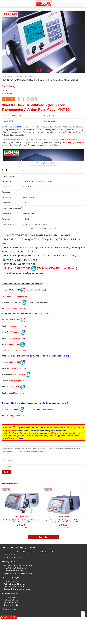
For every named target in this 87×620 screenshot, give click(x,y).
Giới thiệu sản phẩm (11, 602)
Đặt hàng (8, 99)
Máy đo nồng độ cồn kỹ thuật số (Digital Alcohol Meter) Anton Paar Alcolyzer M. (22, 521)
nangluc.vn (45, 433)
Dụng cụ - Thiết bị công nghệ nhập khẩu (17, 589)
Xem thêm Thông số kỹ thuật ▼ (43, 228)
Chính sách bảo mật (11, 581)
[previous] (1, 510)
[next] (85, 510)
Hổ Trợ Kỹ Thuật (9, 597)
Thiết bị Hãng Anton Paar (23, 77)
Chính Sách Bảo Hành (11, 605)
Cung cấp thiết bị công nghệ (13, 570)
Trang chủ (6, 77)
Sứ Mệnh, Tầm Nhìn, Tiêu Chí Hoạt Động (18, 573)
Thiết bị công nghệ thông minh (14, 584)
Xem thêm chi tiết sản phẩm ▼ (43, 163)
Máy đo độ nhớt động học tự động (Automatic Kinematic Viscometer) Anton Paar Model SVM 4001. (63, 521)
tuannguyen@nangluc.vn (27, 273)
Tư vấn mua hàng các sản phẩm (15, 586)
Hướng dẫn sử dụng (11, 600)
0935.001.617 (16, 302)
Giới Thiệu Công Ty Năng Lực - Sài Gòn (18, 565)
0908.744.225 (14, 409)
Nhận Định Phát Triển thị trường (15, 568)
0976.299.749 (14, 290)
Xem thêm (43, 537)
